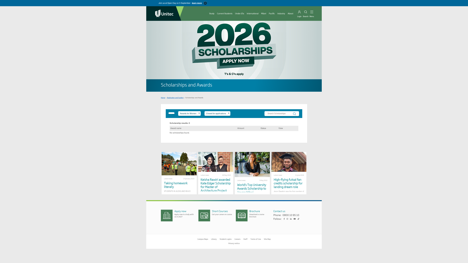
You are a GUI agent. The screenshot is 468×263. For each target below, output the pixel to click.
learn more (197, 3)
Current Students (224, 13)
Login (299, 16)
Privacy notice (234, 243)
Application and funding (175, 97)
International (252, 13)
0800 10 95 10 (291, 215)
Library (214, 239)
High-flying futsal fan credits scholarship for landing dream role (288, 183)
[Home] (164, 14)
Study (211, 13)
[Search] (294, 113)
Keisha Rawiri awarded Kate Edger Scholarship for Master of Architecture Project (216, 185)
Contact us (279, 211)
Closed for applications (216, 113)
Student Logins (226, 239)
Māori (263, 13)
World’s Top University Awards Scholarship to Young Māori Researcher (251, 190)
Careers (237, 239)
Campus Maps (202, 239)
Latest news (168, 179)
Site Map (267, 239)
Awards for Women (188, 113)
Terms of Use (255, 239)
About (290, 13)
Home (163, 97)
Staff (245, 239)
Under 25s (239, 13)
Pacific (272, 13)
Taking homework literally (176, 185)
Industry (281, 13)
